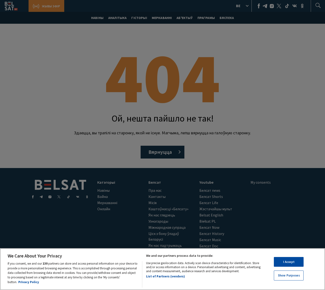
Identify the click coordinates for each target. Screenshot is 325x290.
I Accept (289, 262)
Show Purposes (289, 276)
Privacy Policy (28, 282)
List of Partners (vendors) (165, 276)
